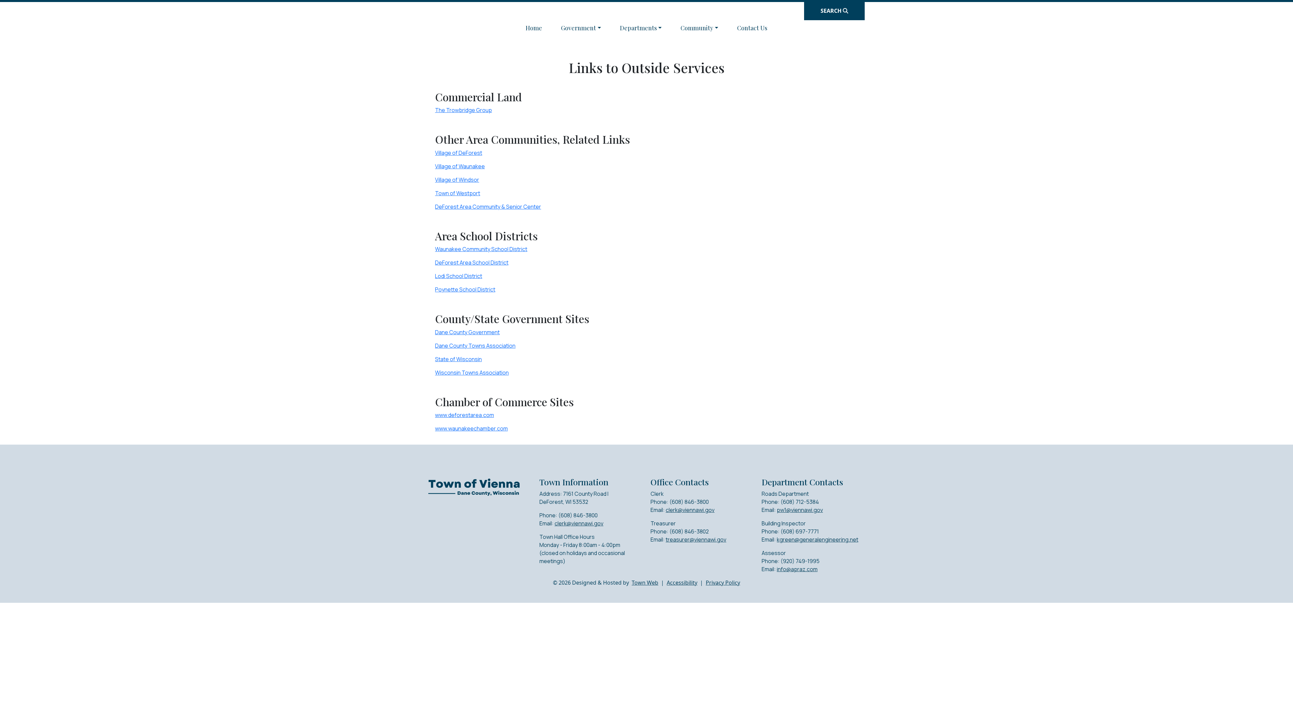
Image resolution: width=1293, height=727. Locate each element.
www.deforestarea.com (464, 415)
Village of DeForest (458, 153)
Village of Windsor (457, 179)
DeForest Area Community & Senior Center (488, 206)
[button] (581, 28)
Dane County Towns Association (475, 345)
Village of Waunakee (460, 166)
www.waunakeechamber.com (471, 428)
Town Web (645, 582)
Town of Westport (457, 193)
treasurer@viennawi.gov (696, 539)
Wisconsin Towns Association (472, 372)
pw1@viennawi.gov (800, 510)
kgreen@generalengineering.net (817, 539)
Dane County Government (467, 332)
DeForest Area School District (471, 262)
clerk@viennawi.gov (579, 523)
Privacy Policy (723, 582)
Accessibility (682, 582)
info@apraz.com (797, 569)
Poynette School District (465, 289)
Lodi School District (458, 276)
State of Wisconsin (458, 359)
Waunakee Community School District (481, 249)
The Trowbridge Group (463, 110)
